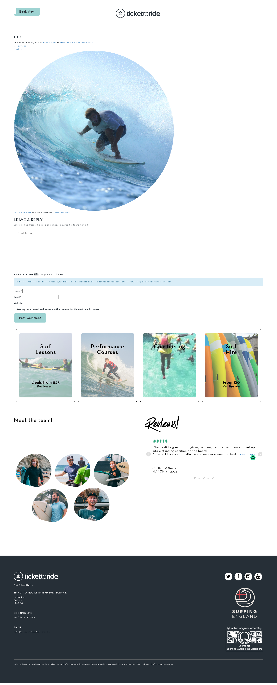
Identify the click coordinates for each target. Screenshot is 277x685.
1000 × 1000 (50, 42)
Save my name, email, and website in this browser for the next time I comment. (59, 309)
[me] (94, 130)
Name (18, 291)
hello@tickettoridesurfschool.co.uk (32, 631)
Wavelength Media (39, 664)
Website (18, 303)
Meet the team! (33, 420)
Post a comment (22, 212)
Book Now (27, 11)
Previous (20, 45)
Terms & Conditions (126, 664)
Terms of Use (143, 664)
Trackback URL (63, 212)
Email (17, 297)
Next (18, 48)
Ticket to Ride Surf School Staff (76, 42)
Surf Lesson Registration (162, 664)
